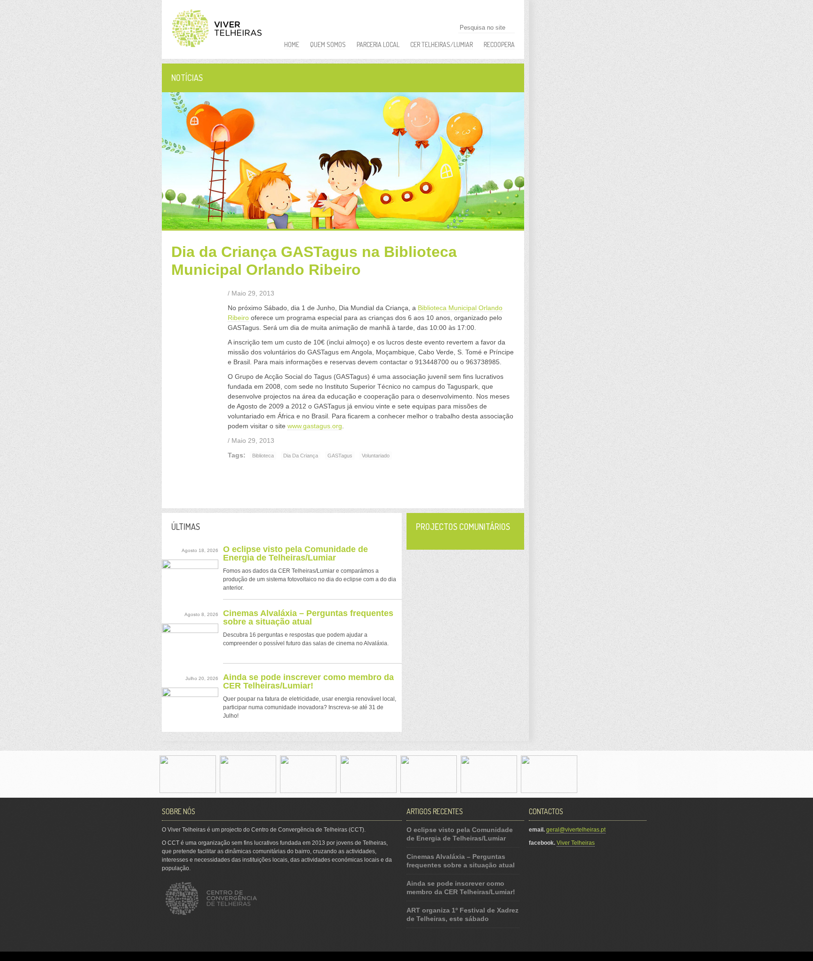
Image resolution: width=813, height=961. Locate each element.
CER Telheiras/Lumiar (441, 44)
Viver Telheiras (576, 843)
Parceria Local (378, 44)
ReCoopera (499, 44)
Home (291, 44)
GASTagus (339, 455)
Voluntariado (376, 455)
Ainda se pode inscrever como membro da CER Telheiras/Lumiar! (308, 681)
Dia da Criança (300, 455)
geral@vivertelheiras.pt (576, 829)
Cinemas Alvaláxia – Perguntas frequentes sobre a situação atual (308, 617)
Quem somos (328, 44)
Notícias (187, 77)
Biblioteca (263, 455)
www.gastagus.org (314, 426)
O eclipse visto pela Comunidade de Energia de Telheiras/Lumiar (295, 553)
